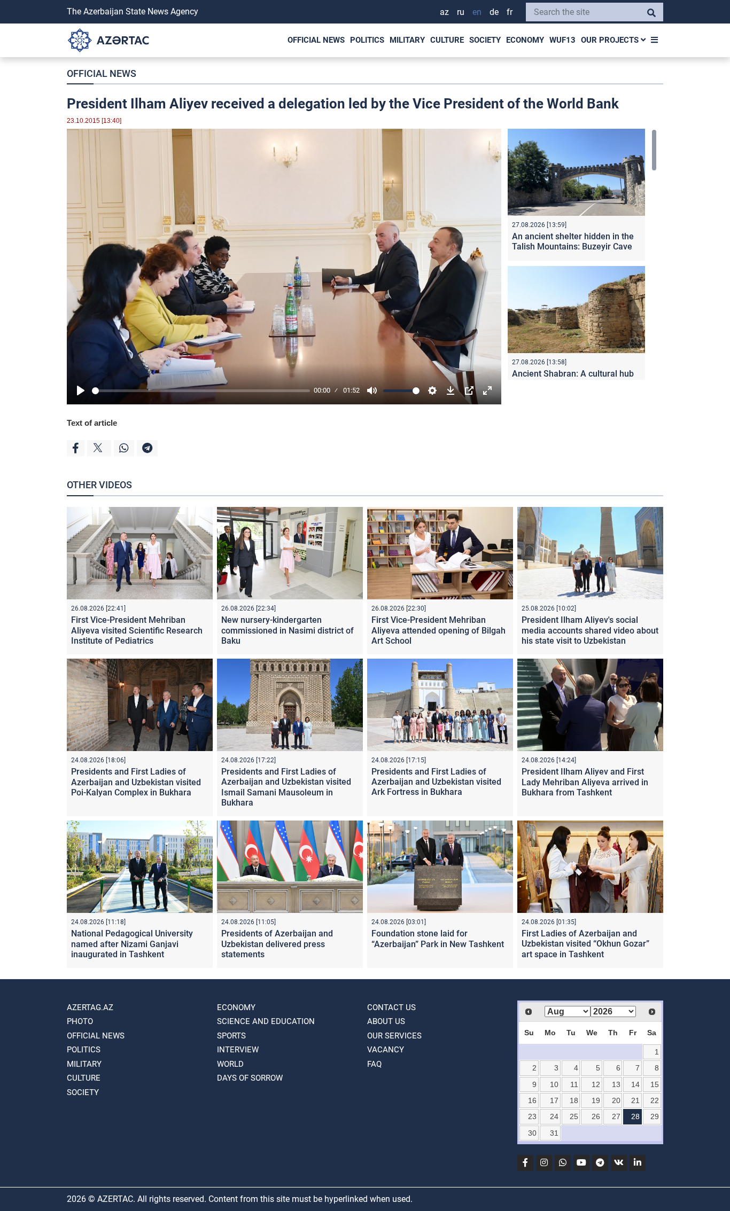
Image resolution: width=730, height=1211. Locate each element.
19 (596, 1100)
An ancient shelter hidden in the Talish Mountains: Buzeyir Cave (573, 241)
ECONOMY (525, 40)
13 (616, 1084)
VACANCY (385, 1049)
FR (509, 12)
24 (554, 1116)
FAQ (374, 1064)
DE (494, 12)
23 (532, 1116)
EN (477, 12)
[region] (582, 254)
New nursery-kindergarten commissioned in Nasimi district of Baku (287, 630)
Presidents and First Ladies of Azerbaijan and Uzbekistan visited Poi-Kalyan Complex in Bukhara (136, 782)
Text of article (92, 422)
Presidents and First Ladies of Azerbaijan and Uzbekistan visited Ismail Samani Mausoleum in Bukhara (286, 787)
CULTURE (447, 40)
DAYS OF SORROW (250, 1078)
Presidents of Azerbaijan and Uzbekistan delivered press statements (277, 943)
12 (596, 1084)
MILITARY (407, 40)
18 (574, 1100)
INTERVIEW (238, 1049)
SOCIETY (485, 40)
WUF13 (562, 40)
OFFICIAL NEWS (316, 40)
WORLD (230, 1064)
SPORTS (231, 1036)
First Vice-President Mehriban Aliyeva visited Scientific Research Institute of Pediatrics (137, 630)
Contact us (391, 1007)
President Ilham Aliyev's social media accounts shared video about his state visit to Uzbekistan (590, 630)
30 (532, 1133)
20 (616, 1100)
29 (654, 1116)
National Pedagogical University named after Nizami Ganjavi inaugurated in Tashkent (132, 943)
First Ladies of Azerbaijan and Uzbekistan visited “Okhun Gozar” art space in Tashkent (585, 943)
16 (532, 1100)
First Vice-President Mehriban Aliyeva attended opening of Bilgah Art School (438, 630)
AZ (444, 12)
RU (460, 12)
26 (596, 1116)
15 (654, 1084)
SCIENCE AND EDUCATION (266, 1021)
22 (654, 1100)
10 (554, 1084)
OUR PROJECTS (611, 40)
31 (554, 1133)
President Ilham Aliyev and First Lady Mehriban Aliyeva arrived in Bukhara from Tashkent (585, 782)
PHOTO (80, 1021)
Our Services (394, 1036)
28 (635, 1116)
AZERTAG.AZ (90, 1007)
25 (574, 1116)
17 (554, 1100)
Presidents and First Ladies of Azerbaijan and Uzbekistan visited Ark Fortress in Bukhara (436, 782)
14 (635, 1084)
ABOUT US (386, 1021)
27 (616, 1116)
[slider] (201, 391)
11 (574, 1084)
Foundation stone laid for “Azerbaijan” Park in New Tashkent (437, 938)
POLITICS (367, 40)
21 (635, 1100)
